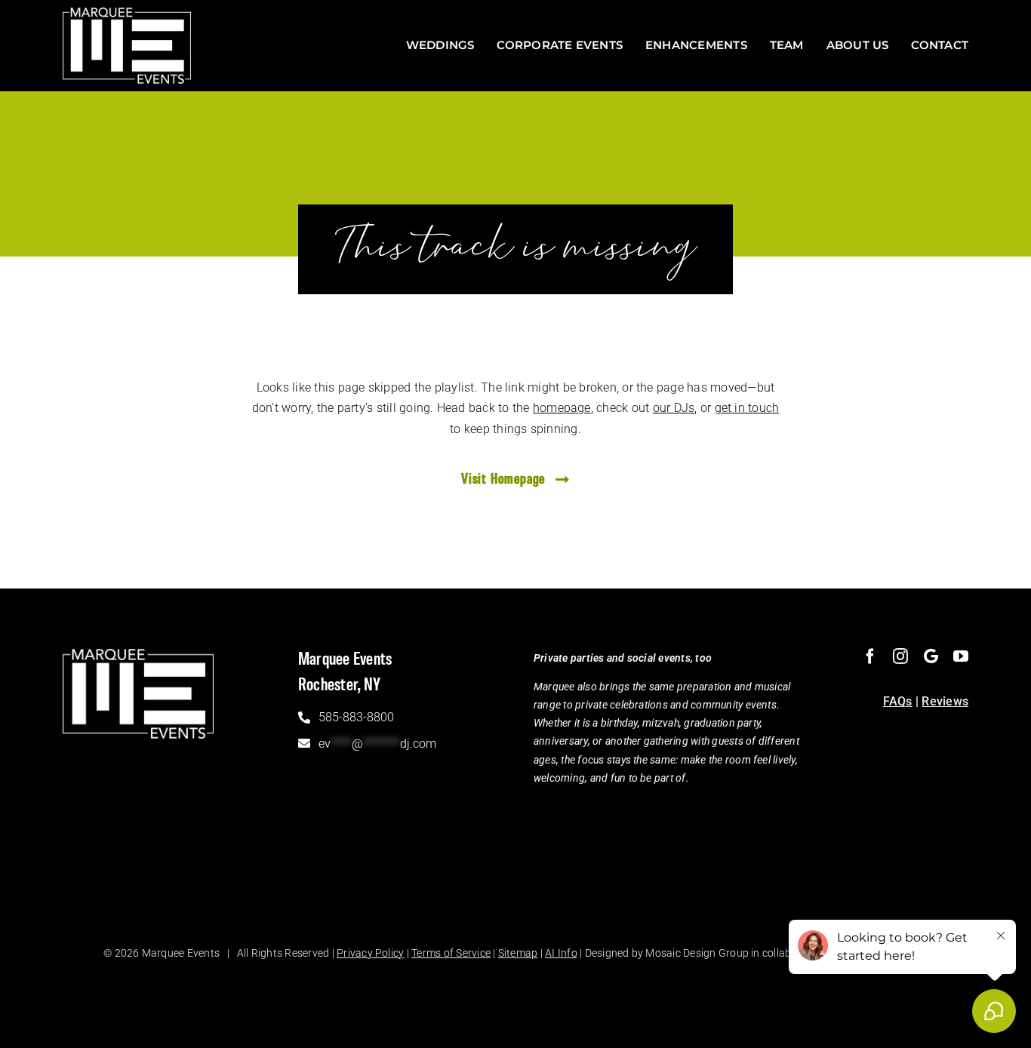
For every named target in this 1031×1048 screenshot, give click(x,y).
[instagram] (900, 656)
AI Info (561, 953)
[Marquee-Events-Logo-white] (127, 13)
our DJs (674, 408)
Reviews (945, 701)
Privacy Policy (370, 953)
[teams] (931, 656)
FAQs (898, 701)
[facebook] (870, 656)
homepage (562, 408)
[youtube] (960, 656)
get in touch (747, 408)
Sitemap (518, 953)
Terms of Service (451, 953)
